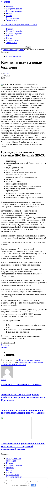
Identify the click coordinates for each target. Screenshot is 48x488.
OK (33, 485)
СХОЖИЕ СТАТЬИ (10, 385)
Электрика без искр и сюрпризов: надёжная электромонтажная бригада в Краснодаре (23, 397)
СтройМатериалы (14, 11)
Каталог (9, 463)
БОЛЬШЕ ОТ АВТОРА (30, 385)
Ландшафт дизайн (14, 9)
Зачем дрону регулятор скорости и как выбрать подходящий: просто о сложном (23, 411)
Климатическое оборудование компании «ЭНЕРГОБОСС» (22, 363)
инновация (11, 461)
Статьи (9, 16)
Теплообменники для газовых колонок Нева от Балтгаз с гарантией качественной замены (23, 446)
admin (6, 73)
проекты (10, 468)
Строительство (12, 18)
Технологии (11, 20)
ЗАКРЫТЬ (5, 2)
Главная (9, 6)
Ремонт (9, 13)
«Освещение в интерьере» (29, 360)
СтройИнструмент (14, 56)
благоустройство (13, 458)
